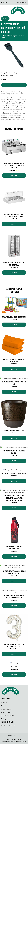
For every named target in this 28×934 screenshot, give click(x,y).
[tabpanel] (14, 55)
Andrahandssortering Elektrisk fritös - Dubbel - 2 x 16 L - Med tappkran (14, 165)
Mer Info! (14, 85)
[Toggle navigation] (3, 10)
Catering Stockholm (8, 715)
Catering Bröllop (7, 709)
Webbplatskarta (21, 741)
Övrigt (16, 73)
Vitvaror (11, 73)
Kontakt (14, 739)
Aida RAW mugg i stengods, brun (14, 430)
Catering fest (6, 712)
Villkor (19, 739)
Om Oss (5, 706)
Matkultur (5, 702)
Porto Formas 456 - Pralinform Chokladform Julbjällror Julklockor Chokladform (14, 498)
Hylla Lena (14, 667)
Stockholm (5, 2)
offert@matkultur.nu (21, 2)
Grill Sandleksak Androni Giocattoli (14, 317)
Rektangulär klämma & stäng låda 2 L (14, 473)
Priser (5, 18)
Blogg (4, 719)
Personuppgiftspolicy (8, 741)
